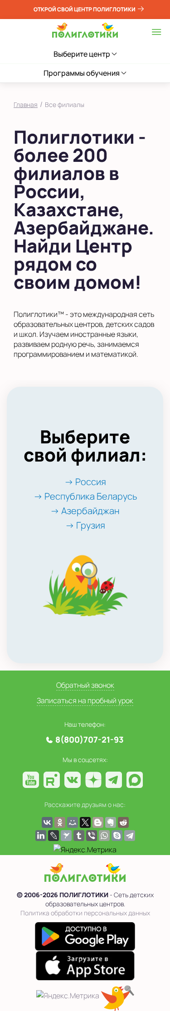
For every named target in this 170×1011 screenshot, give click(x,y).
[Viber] (91, 835)
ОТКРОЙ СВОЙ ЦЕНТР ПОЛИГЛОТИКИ (85, 9)
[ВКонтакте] (47, 822)
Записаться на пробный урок (85, 700)
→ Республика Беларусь (85, 496)
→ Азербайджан (85, 511)
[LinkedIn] (40, 835)
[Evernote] (110, 822)
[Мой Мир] (72, 822)
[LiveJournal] (53, 835)
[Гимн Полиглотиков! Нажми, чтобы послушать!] (117, 998)
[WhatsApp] (104, 835)
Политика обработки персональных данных (85, 913)
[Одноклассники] (59, 822)
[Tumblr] (78, 835)
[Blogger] (97, 822)
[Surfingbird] (66, 835)
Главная (26, 104)
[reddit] (123, 822)
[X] (85, 822)
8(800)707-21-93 (89, 739)
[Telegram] (129, 835)
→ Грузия (85, 525)
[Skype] (117, 835)
